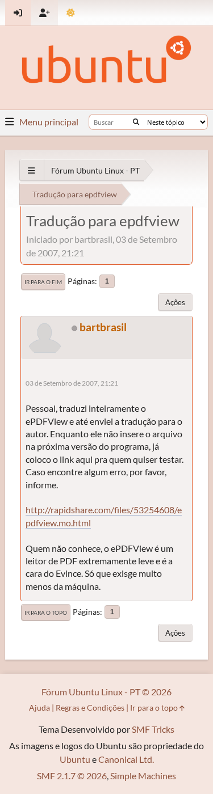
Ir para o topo (45, 612)
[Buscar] (136, 122)
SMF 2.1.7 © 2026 (72, 775)
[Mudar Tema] (70, 13)
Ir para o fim (43, 281)
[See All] (31, 170)
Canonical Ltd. (126, 759)
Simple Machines (143, 775)
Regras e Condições (90, 707)
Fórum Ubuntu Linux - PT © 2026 (106, 691)
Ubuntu (75, 759)
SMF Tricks (153, 729)
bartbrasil (103, 326)
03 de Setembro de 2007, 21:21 (72, 383)
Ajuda (39, 707)
